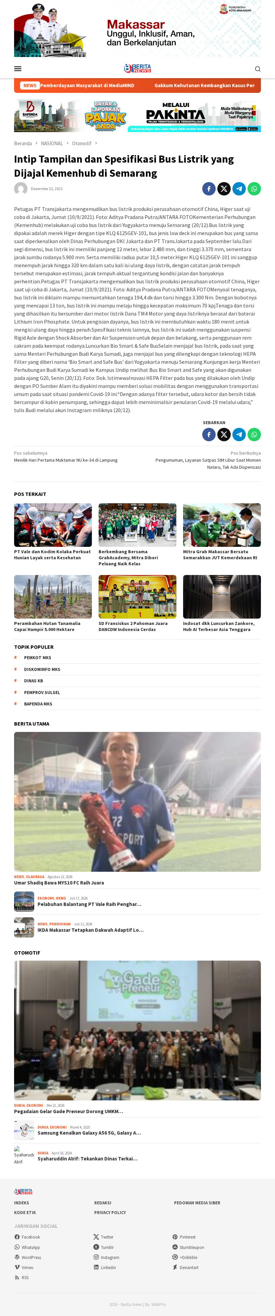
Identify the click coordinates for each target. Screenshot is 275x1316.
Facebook (31, 1237)
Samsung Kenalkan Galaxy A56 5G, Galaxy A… (89, 1133)
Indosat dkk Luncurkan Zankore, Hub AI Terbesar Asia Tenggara (219, 626)
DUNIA (19, 1105)
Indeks (21, 1203)
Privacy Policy (110, 1212)
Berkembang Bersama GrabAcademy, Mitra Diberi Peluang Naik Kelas (128, 558)
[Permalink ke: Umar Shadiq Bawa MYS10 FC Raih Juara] (137, 802)
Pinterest (188, 1237)
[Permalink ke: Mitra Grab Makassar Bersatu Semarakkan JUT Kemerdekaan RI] (222, 525)
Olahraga (35, 876)
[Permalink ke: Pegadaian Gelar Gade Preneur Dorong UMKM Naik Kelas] (137, 1030)
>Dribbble (188, 1257)
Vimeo (28, 1267)
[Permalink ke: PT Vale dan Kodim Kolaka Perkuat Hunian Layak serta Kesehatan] (53, 525)
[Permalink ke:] (21, 188)
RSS (25, 1277)
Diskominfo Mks (42, 669)
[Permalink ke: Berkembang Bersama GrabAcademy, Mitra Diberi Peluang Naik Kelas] (137, 525)
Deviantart (189, 1267)
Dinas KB (33, 681)
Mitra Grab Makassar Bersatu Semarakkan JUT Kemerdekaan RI (220, 555)
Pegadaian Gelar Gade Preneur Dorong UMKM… (68, 1111)
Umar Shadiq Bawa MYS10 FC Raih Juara (59, 883)
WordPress (31, 1257)
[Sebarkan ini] (209, 188)
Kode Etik (25, 1212)
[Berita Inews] (138, 68)
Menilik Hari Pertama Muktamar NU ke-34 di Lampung (66, 456)
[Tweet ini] (224, 188)
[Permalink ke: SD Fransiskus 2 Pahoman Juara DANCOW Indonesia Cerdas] (137, 597)
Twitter (107, 1237)
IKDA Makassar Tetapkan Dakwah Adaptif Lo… (91, 930)
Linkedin (108, 1267)
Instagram (110, 1257)
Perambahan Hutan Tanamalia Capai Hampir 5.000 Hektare (47, 626)
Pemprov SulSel (42, 692)
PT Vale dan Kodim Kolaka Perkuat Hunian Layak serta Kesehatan (52, 555)
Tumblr (107, 1247)
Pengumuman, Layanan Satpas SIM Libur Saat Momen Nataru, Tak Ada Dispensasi (208, 460)
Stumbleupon (192, 1247)
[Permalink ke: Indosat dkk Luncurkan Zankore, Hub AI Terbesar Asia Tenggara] (222, 597)
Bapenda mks (38, 704)
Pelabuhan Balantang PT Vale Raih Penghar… (89, 904)
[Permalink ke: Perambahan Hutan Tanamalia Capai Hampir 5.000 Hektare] (53, 597)
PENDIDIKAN (60, 924)
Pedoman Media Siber (197, 1203)
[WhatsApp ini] (254, 188)
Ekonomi (46, 898)
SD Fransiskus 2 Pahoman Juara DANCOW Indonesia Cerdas (133, 626)
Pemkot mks (37, 658)
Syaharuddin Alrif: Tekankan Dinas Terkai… (88, 1159)
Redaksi (102, 1203)
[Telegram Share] (239, 188)
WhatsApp (31, 1247)
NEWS (19, 876)
